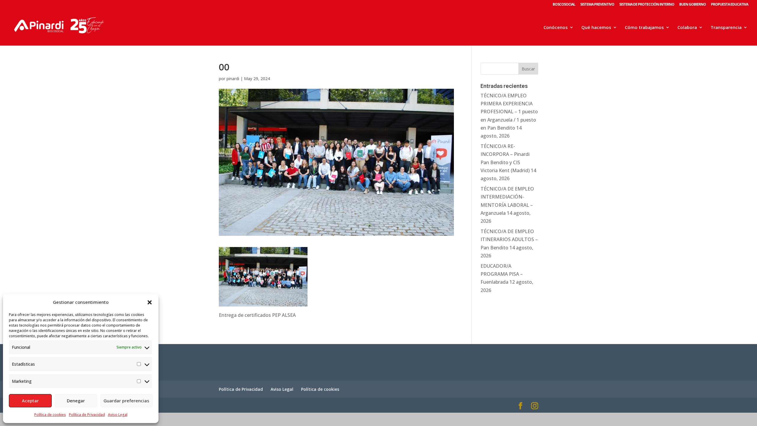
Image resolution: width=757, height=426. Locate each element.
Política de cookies (50, 414)
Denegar (76, 401)
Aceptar (30, 401)
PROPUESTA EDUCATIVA (729, 5)
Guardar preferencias (126, 401)
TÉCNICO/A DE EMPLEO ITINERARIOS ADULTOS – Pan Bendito (509, 239)
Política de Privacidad (87, 414)
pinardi (233, 78)
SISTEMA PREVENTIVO (597, 5)
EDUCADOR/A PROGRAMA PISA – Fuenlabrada (502, 274)
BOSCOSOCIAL (564, 5)
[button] (150, 302)
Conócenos (556, 27)
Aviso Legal (117, 414)
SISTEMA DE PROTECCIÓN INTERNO (646, 5)
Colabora (687, 27)
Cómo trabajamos (644, 27)
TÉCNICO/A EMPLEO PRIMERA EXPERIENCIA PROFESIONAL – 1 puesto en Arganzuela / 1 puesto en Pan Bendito (509, 111)
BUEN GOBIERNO (692, 5)
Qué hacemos (596, 27)
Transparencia (726, 27)
